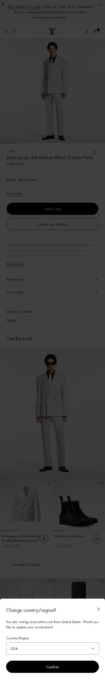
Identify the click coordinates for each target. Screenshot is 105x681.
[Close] (98, 609)
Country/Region (17, 638)
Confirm (52, 666)
